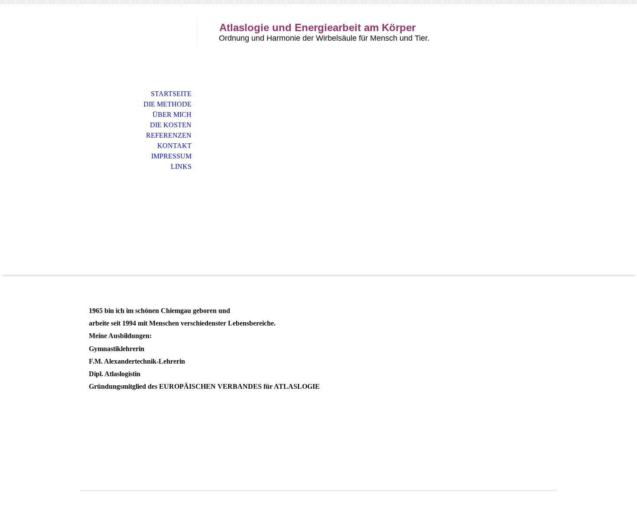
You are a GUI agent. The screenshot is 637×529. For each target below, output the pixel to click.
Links (181, 166)
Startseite (171, 93)
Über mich (172, 114)
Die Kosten (171, 125)
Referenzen (169, 135)
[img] (138, 42)
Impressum (171, 156)
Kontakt (174, 145)
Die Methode (167, 104)
